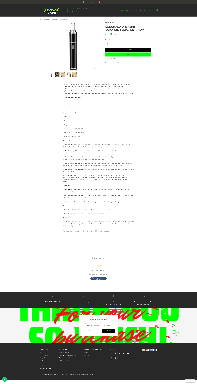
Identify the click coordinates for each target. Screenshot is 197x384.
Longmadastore (109, 22)
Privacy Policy (64, 352)
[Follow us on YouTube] (128, 354)
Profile (86, 355)
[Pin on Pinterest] (113, 62)
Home (41, 19)
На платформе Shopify (87, 374)
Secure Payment (103, 231)
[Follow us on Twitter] (115, 354)
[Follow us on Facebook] (111, 354)
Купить (128, 54)
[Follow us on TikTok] (111, 358)
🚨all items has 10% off (107, 2)
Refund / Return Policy (67, 355)
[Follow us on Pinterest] (124, 354)
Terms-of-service (65, 358)
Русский (142, 10)
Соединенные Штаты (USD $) (128, 10)
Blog (95, 9)
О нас (109, 9)
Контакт (102, 9)
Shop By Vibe (87, 9)
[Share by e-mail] (118, 62)
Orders (86, 352)
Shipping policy (65, 360)
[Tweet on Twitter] (115, 62)
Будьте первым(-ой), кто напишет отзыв (98, 278)
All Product (76, 9)
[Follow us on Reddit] (115, 358)
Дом (68, 9)
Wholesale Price (72, 12)
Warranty (89, 231)
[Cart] (156, 10)
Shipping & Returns (72, 231)
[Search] (153, 10)
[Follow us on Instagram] (120, 354)
